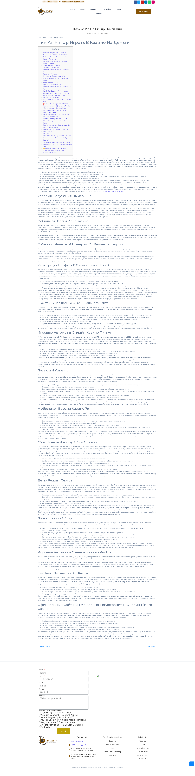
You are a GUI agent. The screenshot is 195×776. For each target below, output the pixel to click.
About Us (142, 741)
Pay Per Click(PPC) (49, 720)
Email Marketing (67, 722)
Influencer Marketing (72, 725)
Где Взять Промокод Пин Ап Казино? (57, 136)
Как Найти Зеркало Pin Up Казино (55, 91)
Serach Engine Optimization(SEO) (57, 717)
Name (41, 670)
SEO (112, 748)
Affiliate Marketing (49, 725)
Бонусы (46, 134)
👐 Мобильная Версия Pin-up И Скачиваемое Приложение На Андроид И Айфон (54, 151)
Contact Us (142, 759)
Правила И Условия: (50, 74)
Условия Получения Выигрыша (54, 53)
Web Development (49, 715)
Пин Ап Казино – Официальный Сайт (56, 106)
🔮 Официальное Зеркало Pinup (55, 108)
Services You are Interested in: (50, 710)
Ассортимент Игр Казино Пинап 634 (56, 142)
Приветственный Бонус (52, 85)
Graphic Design (63, 712)
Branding (112, 741)
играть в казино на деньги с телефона (110, 191)
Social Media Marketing (74, 720)
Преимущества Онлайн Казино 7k (55, 129)
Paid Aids (45, 727)
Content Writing (70, 715)
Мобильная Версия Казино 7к (54, 76)
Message (42, 695)
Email (41, 682)
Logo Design (46, 712)
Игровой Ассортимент (51, 97)
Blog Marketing (48, 722)
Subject (41, 689)
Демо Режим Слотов (50, 82)
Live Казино (47, 131)
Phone (41, 676)
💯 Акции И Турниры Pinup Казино (56, 104)
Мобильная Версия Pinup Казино (55, 55)
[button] (143, 11)
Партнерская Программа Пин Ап (55, 119)
